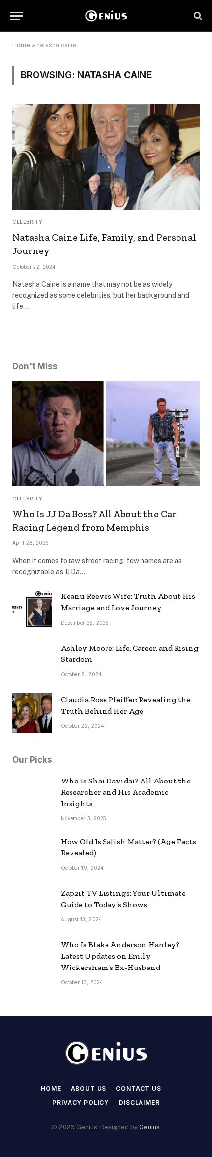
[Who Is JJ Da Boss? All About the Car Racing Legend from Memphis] (106, 433)
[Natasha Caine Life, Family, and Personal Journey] (106, 157)
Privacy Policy (80, 1102)
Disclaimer (139, 1102)
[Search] (197, 16)
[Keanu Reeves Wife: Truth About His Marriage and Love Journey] (32, 609)
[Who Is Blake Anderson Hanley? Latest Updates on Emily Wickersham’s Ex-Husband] (32, 958)
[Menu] (16, 16)
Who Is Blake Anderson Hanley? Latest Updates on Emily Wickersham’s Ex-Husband (120, 956)
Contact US (138, 1088)
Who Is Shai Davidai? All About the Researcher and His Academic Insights (126, 792)
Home (21, 45)
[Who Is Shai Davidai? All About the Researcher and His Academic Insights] (32, 794)
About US (88, 1088)
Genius (149, 1127)
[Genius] (106, 16)
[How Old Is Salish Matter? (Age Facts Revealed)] (32, 855)
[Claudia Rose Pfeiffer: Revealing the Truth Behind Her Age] (32, 713)
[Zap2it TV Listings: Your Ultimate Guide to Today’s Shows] (32, 906)
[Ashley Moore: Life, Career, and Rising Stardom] (32, 661)
